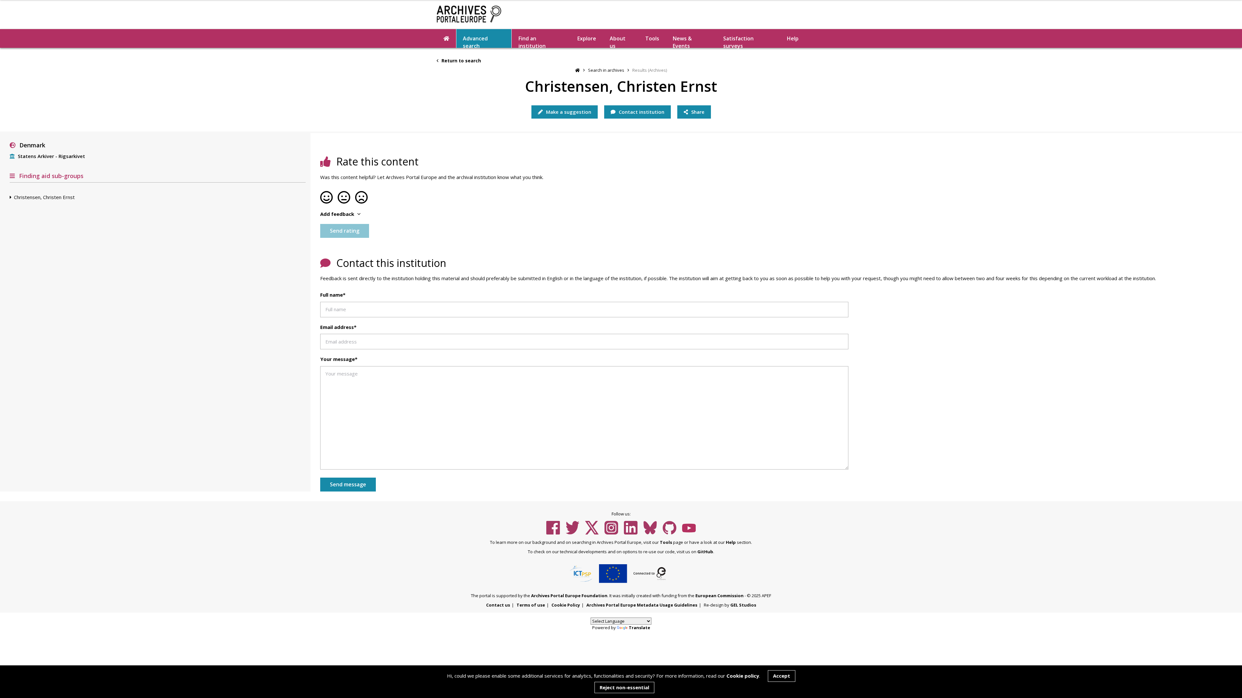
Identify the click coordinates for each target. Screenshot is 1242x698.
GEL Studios (743, 605)
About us (618, 41)
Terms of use (531, 605)
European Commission (719, 595)
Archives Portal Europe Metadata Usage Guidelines (641, 605)
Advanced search (475, 41)
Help (731, 542)
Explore (586, 38)
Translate (639, 627)
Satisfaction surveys (738, 41)
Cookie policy (742, 675)
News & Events (682, 41)
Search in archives (606, 70)
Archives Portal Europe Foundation (569, 595)
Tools (652, 38)
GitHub (705, 552)
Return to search (460, 61)
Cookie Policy (565, 605)
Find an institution (532, 41)
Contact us (498, 605)
